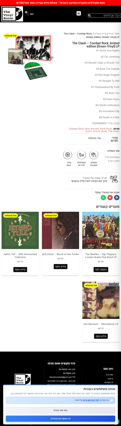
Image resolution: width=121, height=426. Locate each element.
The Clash (113, 131)
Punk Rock (106, 129)
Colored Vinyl (76, 129)
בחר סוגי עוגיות (60, 410)
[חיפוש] (89, 15)
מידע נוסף (60, 266)
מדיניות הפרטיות (90, 400)
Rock (104, 131)
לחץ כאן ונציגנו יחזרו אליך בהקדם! (89, 181)
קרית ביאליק (100, 33)
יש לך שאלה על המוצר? (95, 178)
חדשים (96, 131)
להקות (88, 131)
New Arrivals (92, 129)
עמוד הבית (114, 33)
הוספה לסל (101, 269)
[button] (79, 13)
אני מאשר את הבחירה (61, 418)
